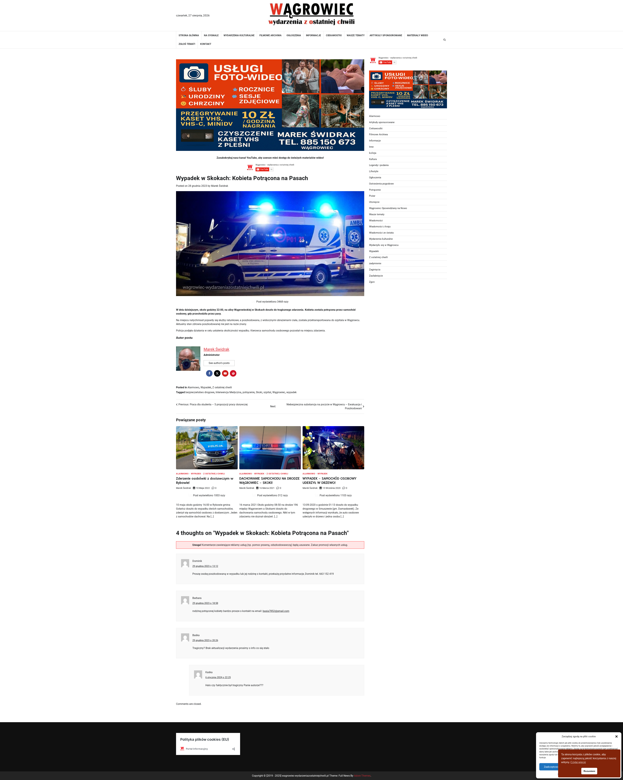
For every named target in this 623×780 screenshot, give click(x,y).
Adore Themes (362, 775)
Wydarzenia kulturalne (239, 35)
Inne (371, 146)
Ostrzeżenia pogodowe (381, 183)
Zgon (372, 281)
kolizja (372, 153)
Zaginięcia (374, 269)
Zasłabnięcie (376, 275)
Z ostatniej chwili (222, 387)
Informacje (313, 35)
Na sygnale (211, 35)
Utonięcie (374, 202)
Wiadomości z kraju (380, 226)
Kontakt (205, 44)
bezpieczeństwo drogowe (199, 392)
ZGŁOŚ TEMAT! (187, 44)
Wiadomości (376, 220)
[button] (616, 736)
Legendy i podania (379, 165)
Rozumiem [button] (589, 771)
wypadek (291, 392)
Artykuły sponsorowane (386, 35)
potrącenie (249, 392)
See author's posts (219, 363)
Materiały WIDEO (417, 35)
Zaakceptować (552, 766)
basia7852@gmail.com (276, 611)
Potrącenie (375, 189)
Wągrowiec (278, 392)
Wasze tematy (356, 35)
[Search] (444, 39)
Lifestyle (373, 171)
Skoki (259, 392)
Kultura (373, 159)
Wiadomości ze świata (381, 232)
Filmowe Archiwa (270, 35)
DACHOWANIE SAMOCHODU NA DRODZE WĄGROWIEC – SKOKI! (269, 480)
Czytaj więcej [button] (578, 762)
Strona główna (189, 35)
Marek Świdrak (219, 185)
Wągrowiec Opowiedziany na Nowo (388, 208)
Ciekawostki (334, 35)
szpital (267, 392)
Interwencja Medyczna (228, 392)
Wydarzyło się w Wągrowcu (383, 245)
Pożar (372, 195)
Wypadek (206, 387)
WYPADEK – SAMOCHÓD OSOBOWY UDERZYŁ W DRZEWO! (329, 480)
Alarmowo (193, 387)
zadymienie (375, 263)
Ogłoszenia (294, 35)
